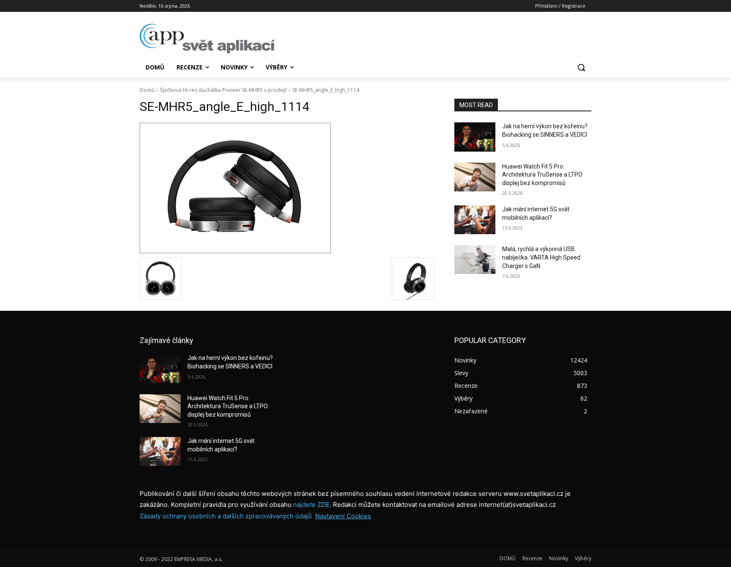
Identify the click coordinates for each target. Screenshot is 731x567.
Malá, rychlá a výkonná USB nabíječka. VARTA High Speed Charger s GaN (541, 257)
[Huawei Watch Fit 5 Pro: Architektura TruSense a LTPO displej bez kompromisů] (474, 177)
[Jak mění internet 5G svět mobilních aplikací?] (474, 219)
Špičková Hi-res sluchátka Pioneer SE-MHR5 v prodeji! (223, 90)
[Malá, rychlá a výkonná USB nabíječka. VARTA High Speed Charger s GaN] (474, 259)
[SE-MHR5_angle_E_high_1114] (287, 188)
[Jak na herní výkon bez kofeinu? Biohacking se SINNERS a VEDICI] (474, 136)
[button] (581, 67)
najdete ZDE (311, 505)
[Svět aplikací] (207, 38)
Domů (147, 90)
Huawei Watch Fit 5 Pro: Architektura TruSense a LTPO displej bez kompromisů (542, 174)
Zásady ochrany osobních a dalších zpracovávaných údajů (226, 516)
